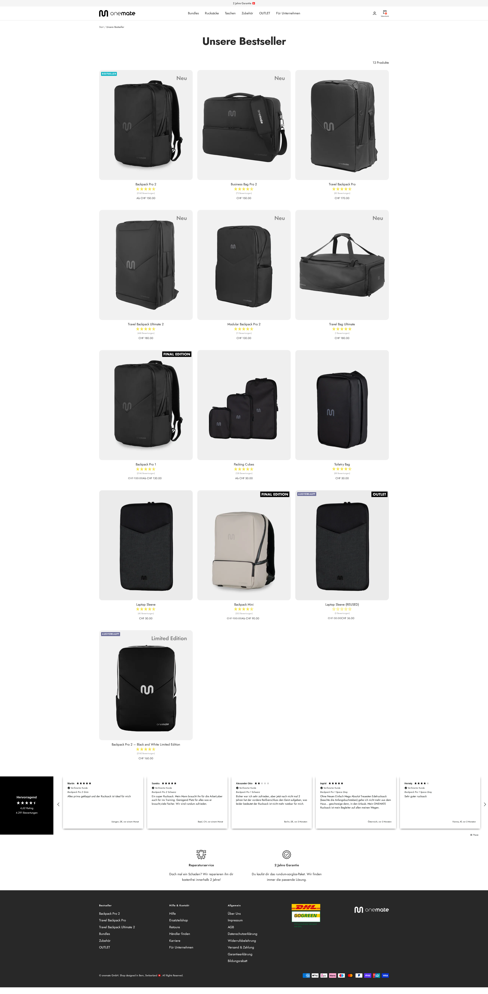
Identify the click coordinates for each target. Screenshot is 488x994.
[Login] (374, 13)
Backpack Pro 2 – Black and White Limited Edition (146, 744)
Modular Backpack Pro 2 (244, 324)
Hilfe (172, 913)
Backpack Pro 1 (146, 464)
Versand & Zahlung (241, 947)
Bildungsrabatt (237, 961)
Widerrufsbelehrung (242, 940)
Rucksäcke (212, 13)
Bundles (193, 13)
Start (101, 27)
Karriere (174, 940)
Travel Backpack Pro (342, 184)
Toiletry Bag (342, 464)
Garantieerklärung (240, 954)
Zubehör (247, 13)
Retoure (174, 927)
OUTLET (264, 13)
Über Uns (234, 913)
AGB (231, 927)
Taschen (230, 13)
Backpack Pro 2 (146, 184)
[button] (342, 612)
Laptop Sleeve (146, 604)
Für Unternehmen (288, 13)
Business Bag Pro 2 (244, 184)
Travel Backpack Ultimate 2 (146, 324)
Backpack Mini (244, 604)
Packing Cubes (244, 464)
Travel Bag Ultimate (342, 324)
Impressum (235, 920)
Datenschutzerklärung (242, 933)
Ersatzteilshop (178, 920)
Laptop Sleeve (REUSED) (342, 604)
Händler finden (179, 933)
